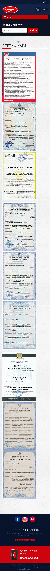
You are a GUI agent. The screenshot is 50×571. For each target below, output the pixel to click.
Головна (5, 41)
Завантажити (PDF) (29, 558)
